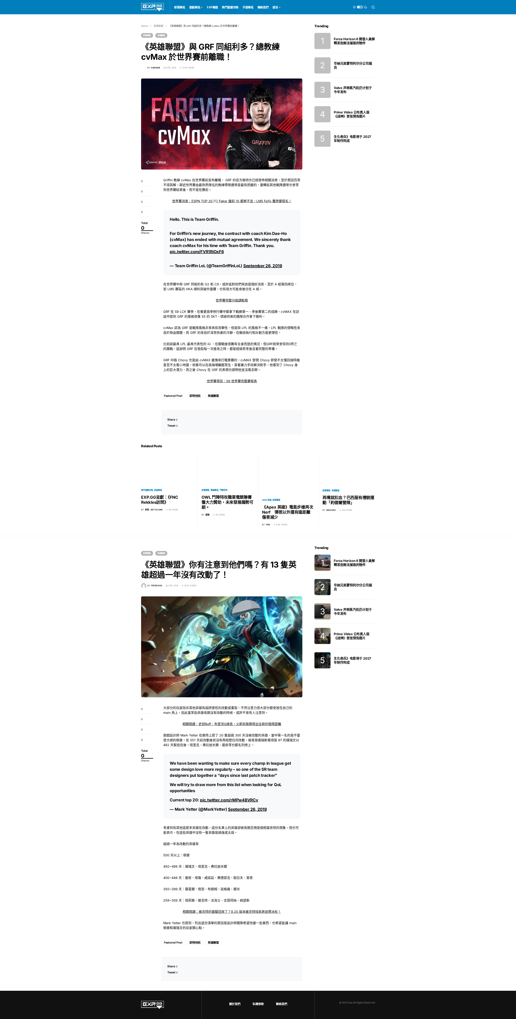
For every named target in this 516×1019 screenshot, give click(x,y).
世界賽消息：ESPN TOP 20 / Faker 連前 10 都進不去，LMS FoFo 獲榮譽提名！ (232, 201)
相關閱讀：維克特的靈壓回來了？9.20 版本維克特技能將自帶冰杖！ (232, 912)
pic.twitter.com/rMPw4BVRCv (229, 800)
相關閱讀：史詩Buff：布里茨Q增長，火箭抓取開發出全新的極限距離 (231, 724)
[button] (360, 7)
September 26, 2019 (262, 265)
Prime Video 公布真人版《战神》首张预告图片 (351, 114)
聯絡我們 (281, 1003)
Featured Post (173, 395)
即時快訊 (195, 395)
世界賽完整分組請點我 (232, 300)
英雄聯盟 (158, 25)
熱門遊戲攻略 (147, 490)
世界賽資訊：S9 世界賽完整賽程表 (232, 381)
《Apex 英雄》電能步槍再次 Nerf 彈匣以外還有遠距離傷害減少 (287, 512)
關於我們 (234, 1003)
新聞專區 (147, 35)
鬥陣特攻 (224, 490)
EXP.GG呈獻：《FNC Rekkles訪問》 (159, 500)
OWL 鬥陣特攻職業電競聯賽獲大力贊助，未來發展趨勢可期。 (227, 502)
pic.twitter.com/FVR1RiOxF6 (197, 251)
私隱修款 (258, 1003)
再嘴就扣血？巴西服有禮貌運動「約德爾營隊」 (348, 500)
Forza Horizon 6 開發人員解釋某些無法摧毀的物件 (354, 41)
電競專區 (214, 490)
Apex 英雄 (266, 500)
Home (144, 25)
